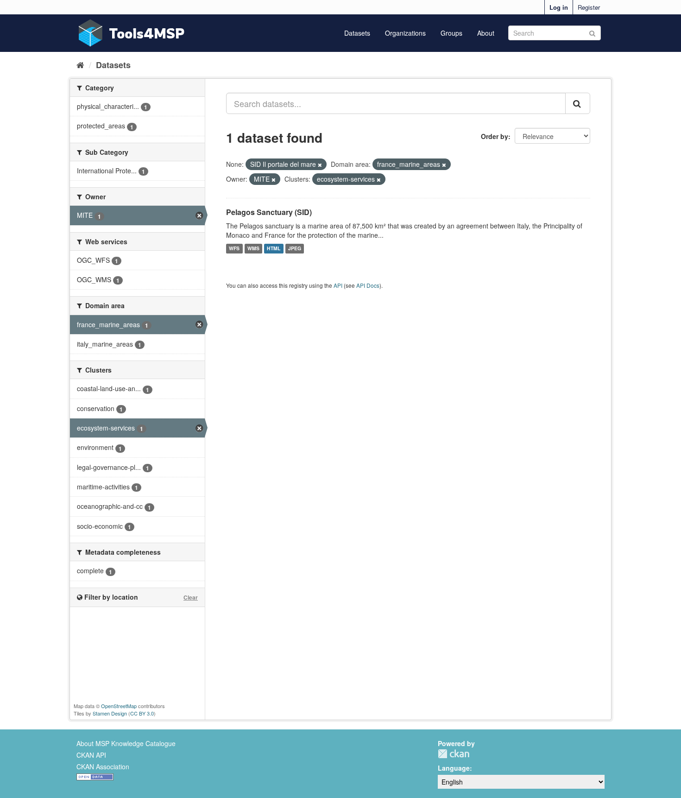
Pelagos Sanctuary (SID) (269, 212)
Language (454, 768)
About (485, 33)
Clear (190, 597)
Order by (494, 136)
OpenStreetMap (119, 705)
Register (589, 7)
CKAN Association (102, 766)
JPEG (294, 248)
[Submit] (592, 32)
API (338, 285)
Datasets (357, 33)
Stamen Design (110, 713)
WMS (253, 248)
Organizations (405, 33)
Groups (451, 33)
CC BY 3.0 (142, 713)
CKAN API (91, 755)
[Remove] (320, 164)
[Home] (80, 64)
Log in (558, 7)
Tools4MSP (147, 33)
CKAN (453, 754)
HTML (273, 248)
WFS (234, 248)
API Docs (367, 285)
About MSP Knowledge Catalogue (126, 743)
